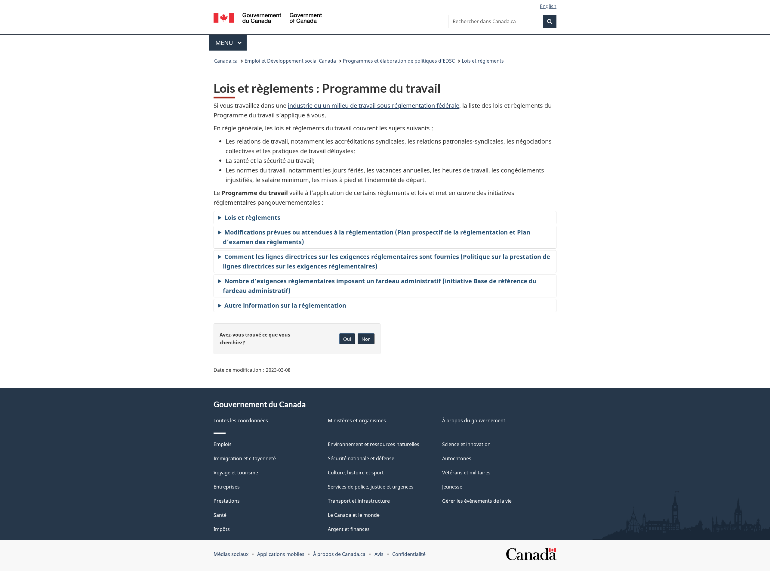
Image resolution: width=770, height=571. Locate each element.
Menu (231, 43)
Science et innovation (466, 444)
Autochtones (456, 458)
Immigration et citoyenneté (245, 458)
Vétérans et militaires (466, 472)
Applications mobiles (280, 554)
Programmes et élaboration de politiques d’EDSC (399, 60)
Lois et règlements (483, 60)
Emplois (223, 444)
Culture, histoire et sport (356, 472)
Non (366, 339)
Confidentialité (409, 554)
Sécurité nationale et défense (361, 458)
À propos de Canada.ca (339, 554)
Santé (220, 515)
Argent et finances (349, 529)
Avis (378, 554)
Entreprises (227, 486)
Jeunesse (452, 486)
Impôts (222, 529)
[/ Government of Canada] (268, 19)
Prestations (227, 501)
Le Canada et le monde (354, 515)
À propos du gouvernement (473, 420)
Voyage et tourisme (236, 472)
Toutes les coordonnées (241, 420)
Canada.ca (226, 60)
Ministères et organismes (357, 420)
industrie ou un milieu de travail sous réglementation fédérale (373, 105)
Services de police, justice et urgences (371, 486)
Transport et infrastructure (359, 501)
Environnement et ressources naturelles (373, 444)
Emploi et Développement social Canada (290, 60)
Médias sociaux (231, 554)
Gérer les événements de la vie (477, 501)
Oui (347, 339)
